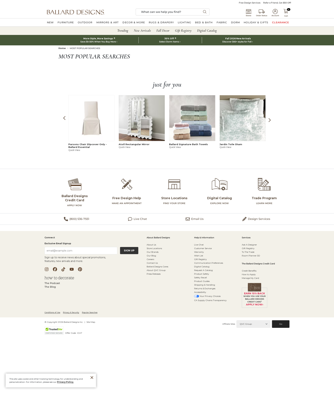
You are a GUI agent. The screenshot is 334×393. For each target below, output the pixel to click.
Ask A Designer (249, 244)
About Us (151, 244)
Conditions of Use (52, 312)
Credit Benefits (249, 270)
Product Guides (202, 281)
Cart (286, 16)
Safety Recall (200, 277)
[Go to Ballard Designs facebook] (55, 269)
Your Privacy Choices (210, 296)
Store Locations (154, 248)
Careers (150, 259)
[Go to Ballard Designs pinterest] (80, 269)
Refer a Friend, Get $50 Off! (277, 3)
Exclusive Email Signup (58, 243)
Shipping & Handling (204, 284)
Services (246, 238)
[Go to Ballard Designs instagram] (47, 269)
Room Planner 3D (251, 255)
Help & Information (204, 238)
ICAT (79, 333)
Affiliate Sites (228, 324)
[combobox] (172, 12)
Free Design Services (249, 3)
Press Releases (154, 274)
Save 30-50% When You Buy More (98, 42)
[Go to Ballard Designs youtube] (72, 269)
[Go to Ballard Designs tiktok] (63, 269)
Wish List (198, 255)
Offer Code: (71, 333)
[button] (75, 12)
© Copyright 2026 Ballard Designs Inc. (64, 322)
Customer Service (203, 248)
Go (280, 324)
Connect (50, 238)
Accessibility (200, 292)
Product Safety (201, 274)
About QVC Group (156, 270)
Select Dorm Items (169, 42)
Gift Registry (200, 259)
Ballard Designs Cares (157, 266)
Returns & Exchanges (204, 288)
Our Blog (151, 255)
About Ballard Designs (158, 238)
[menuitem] (50, 22)
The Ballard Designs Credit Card (258, 264)
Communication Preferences (208, 263)
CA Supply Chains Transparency (210, 300)
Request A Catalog (203, 270)
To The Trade (248, 252)
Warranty (199, 252)
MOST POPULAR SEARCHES (85, 48)
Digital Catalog (201, 266)
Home (62, 48)
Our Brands (152, 252)
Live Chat (199, 244)
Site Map (90, 322)
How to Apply (249, 274)
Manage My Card (250, 278)
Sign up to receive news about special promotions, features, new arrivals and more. (75, 259)
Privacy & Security (71, 312)
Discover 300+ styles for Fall (236, 42)
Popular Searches (89, 312)
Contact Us (152, 263)
